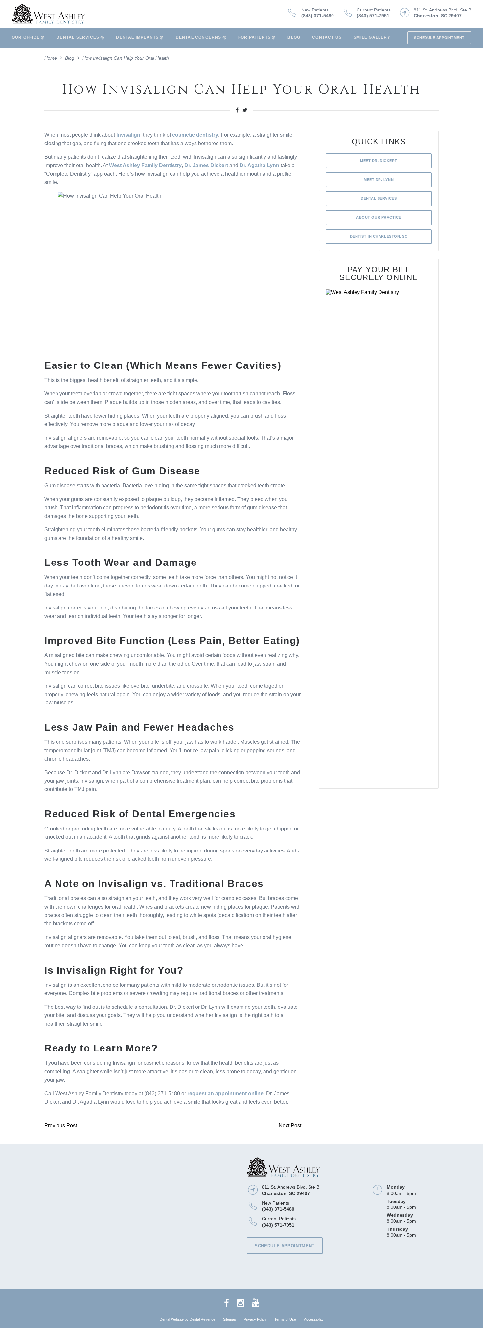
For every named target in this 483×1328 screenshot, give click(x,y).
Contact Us (327, 37)
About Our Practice (378, 217)
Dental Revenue (202, 1319)
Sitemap (229, 1319)
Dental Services (78, 37)
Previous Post (60, 1125)
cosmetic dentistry (195, 135)
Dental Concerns (198, 37)
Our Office (26, 37)
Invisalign (128, 135)
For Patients (254, 37)
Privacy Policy (255, 1319)
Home (50, 58)
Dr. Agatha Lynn (259, 165)
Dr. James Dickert (206, 165)
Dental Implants (137, 37)
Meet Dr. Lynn (379, 180)
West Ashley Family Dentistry (145, 165)
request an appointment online (225, 1093)
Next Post (290, 1125)
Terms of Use (285, 1319)
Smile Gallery (372, 37)
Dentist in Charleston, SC (379, 236)
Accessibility (314, 1319)
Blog (294, 37)
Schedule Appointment (439, 38)
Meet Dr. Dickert (378, 161)
